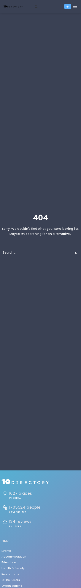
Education (9, 562)
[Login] (67, 6)
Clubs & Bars (11, 580)
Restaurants (10, 574)
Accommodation (14, 557)
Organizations (12, 586)
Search (72, 252)
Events (6, 551)
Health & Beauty (13, 568)
